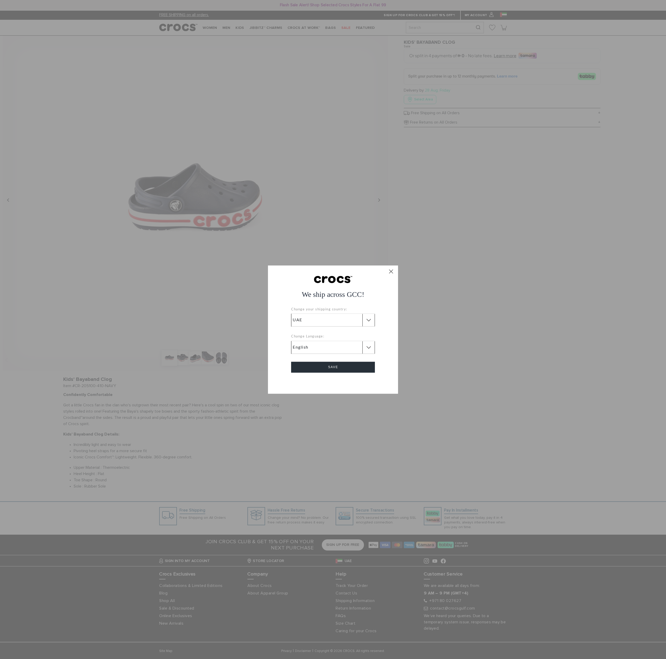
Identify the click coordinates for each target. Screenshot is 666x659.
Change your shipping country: (319, 309)
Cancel (333, 381)
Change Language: (307, 336)
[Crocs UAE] (333, 279)
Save (333, 367)
